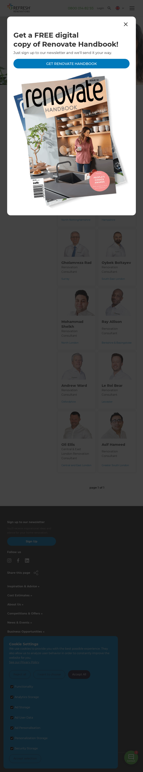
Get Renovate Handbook (71, 64)
